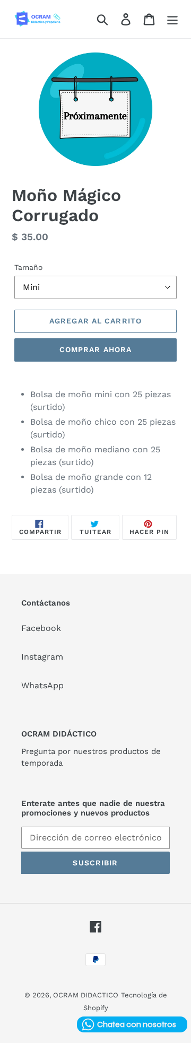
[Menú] (172, 19)
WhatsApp (42, 685)
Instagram (42, 657)
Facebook (41, 628)
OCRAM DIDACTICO (85, 995)
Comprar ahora (95, 349)
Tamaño (28, 267)
